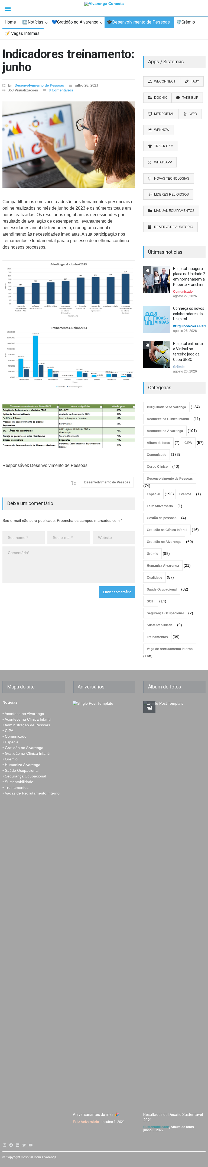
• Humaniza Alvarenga (21, 765)
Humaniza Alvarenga (163, 566)
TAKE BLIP (190, 98)
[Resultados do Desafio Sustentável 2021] (174, 904)
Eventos (185, 494)
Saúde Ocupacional (162, 589)
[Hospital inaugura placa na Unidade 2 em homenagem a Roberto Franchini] (156, 279)
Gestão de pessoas (162, 518)
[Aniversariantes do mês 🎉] (104, 904)
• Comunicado (14, 736)
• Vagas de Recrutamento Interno (31, 793)
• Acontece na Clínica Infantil (26, 719)
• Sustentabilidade (17, 782)
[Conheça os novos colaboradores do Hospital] (156, 319)
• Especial (10, 742)
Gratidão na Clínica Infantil (167, 530)
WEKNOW (161, 130)
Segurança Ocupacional (165, 613)
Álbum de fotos (158, 443)
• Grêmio (10, 759)
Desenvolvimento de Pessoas (39, 85)
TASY (195, 81)
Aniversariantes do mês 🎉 (96, 1114)
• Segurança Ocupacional (24, 776)
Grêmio (178, 367)
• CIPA (7, 730)
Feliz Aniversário (160, 506)
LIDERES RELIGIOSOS (171, 194)
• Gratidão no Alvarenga (22, 748)
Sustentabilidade (160, 625)
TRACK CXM (163, 146)
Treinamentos (157, 637)
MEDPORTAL (164, 114)
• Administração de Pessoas (26, 725)
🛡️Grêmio (185, 22)
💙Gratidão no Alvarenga (75, 22)
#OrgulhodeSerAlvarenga (166, 407)
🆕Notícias (32, 22)
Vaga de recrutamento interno (170, 649)
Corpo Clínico (157, 467)
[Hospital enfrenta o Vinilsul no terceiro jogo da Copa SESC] (156, 354)
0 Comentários (61, 90)
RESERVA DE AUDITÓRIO (173, 227)
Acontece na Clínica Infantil (168, 419)
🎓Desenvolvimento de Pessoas (138, 22)
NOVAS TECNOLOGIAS (171, 178)
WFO (193, 114)
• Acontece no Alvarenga (23, 713)
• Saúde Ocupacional (20, 770)
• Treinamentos (15, 787)
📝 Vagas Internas (22, 33)
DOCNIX (160, 98)
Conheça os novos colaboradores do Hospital (188, 313)
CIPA (188, 443)
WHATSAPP (163, 162)
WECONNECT (165, 81)
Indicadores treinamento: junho (68, 60)
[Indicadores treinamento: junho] (68, 144)
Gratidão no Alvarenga (164, 542)
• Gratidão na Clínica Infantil (26, 753)
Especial (153, 494)
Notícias (10, 702)
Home (10, 22)
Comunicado (183, 292)
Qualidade (154, 577)
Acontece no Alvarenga (165, 431)
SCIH (151, 601)
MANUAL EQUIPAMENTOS (174, 211)
